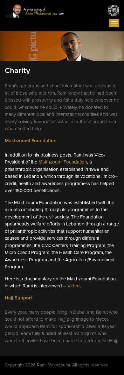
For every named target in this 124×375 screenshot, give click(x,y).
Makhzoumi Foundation (62, 162)
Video (73, 286)
